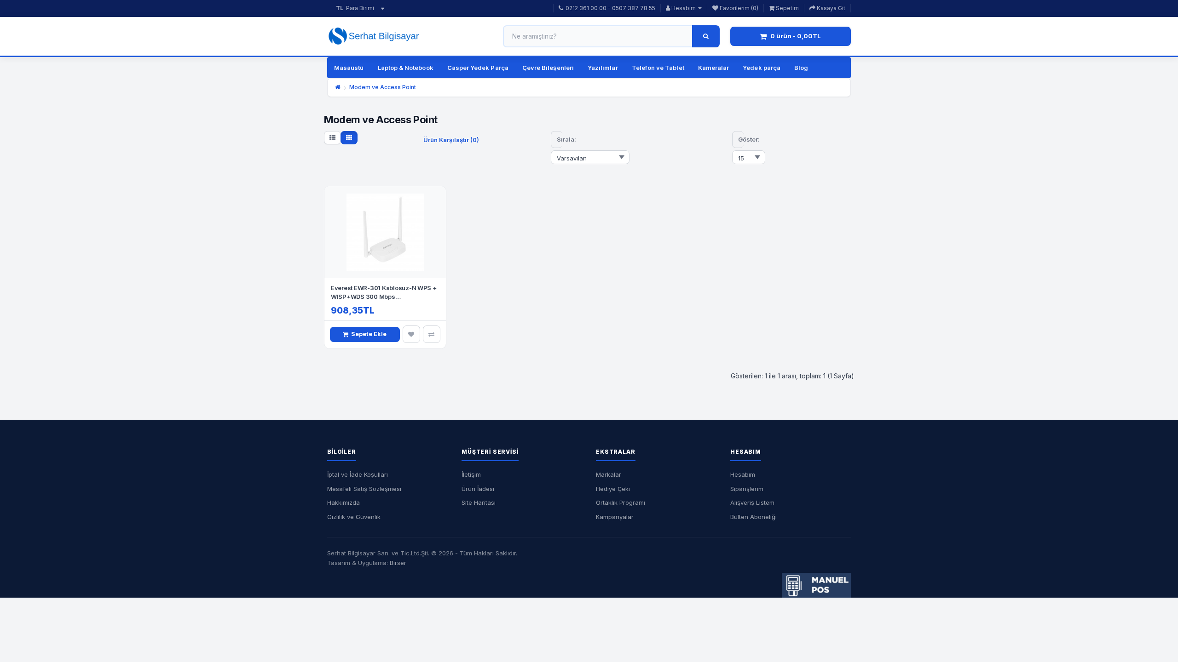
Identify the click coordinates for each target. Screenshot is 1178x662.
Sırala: (559, 139)
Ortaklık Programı (620, 502)
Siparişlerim (746, 488)
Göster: (741, 139)
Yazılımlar (603, 67)
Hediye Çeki (613, 488)
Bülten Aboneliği (753, 516)
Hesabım (742, 474)
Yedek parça (761, 67)
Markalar (608, 474)
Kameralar (713, 67)
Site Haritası (479, 502)
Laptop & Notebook (405, 67)
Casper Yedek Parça (477, 67)
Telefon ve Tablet (658, 67)
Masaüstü (349, 67)
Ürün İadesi (478, 488)
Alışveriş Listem (752, 502)
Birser (398, 562)
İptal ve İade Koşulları (357, 474)
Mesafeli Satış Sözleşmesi (364, 488)
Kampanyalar (615, 516)
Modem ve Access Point (382, 87)
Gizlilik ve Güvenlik (354, 516)
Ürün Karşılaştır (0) (451, 139)
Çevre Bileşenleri (548, 67)
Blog (801, 67)
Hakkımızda (343, 502)
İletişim (471, 474)
